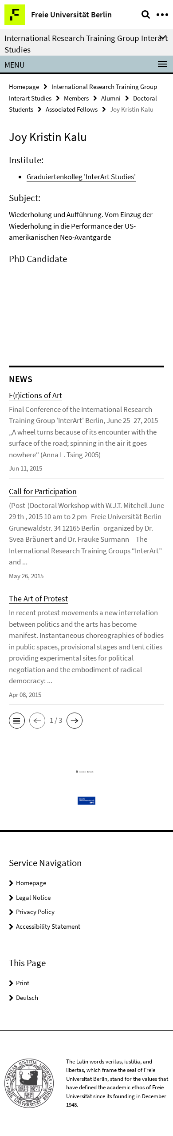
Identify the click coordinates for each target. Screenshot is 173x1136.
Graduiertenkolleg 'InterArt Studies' (81, 176)
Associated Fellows (72, 109)
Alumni (111, 98)
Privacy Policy (35, 911)
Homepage (24, 86)
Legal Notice (33, 897)
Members (76, 98)
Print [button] (22, 983)
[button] (17, 720)
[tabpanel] (86, 212)
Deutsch (27, 997)
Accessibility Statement (48, 926)
